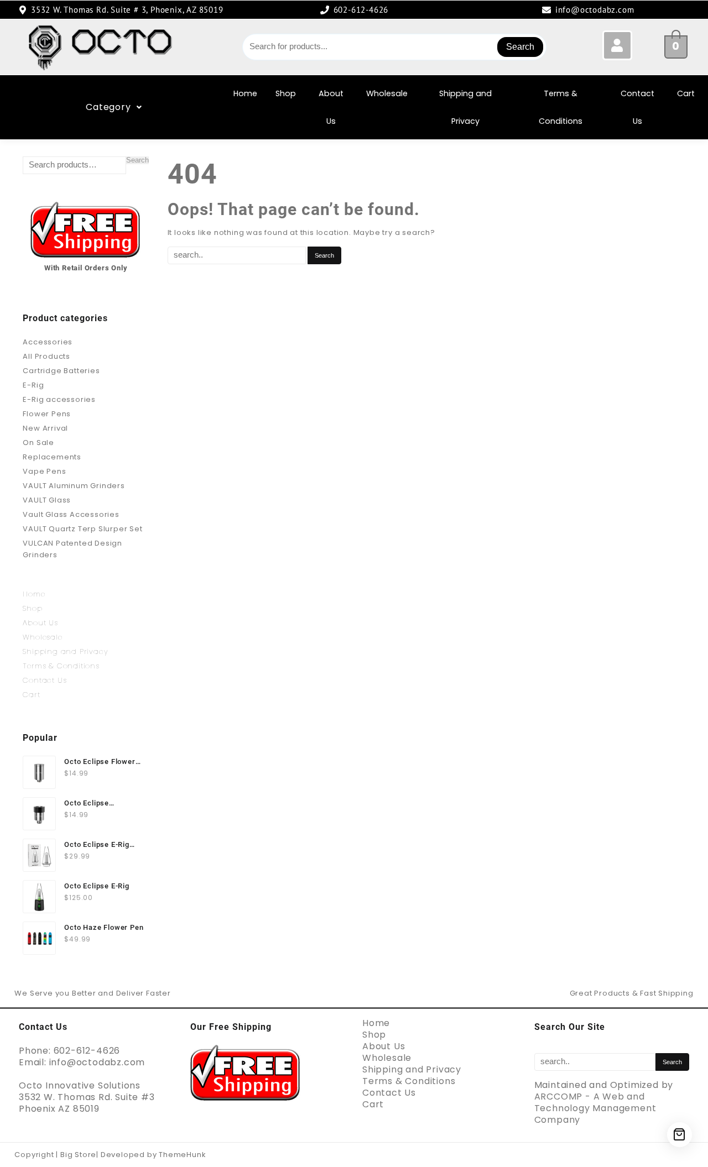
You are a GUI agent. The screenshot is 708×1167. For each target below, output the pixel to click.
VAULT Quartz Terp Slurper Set (82, 529)
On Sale (38, 442)
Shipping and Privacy (465, 107)
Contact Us (637, 107)
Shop (285, 93)
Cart (686, 93)
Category (108, 107)
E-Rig (33, 385)
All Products (46, 356)
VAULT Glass (47, 500)
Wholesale (387, 93)
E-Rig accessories (59, 399)
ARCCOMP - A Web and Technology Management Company (595, 1108)
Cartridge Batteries (61, 370)
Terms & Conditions (560, 107)
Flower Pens (47, 414)
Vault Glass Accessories (71, 514)
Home (245, 93)
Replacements (52, 457)
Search (520, 46)
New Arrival (45, 428)
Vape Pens (44, 471)
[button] (113, 107)
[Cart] (679, 1134)
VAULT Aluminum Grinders (73, 485)
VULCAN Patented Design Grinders (72, 549)
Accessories (47, 342)
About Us (331, 107)
